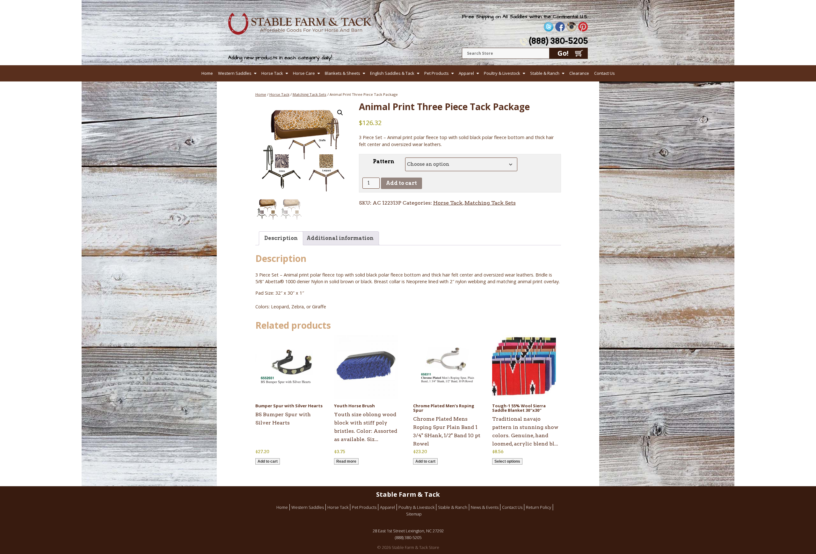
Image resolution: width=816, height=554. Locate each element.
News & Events (485, 507)
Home (207, 73)
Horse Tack (272, 73)
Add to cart (401, 183)
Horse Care (304, 73)
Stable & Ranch (544, 73)
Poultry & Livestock (502, 73)
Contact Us (604, 73)
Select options (507, 461)
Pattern (383, 161)
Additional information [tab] (340, 238)
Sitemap (414, 514)
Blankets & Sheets (342, 73)
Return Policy (538, 507)
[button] (340, 112)
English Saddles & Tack (392, 73)
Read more (346, 461)
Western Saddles (234, 73)
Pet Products (436, 73)
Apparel (466, 73)
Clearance (579, 73)
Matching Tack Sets (309, 94)
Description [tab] (281, 238)
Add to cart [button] (268, 461)
